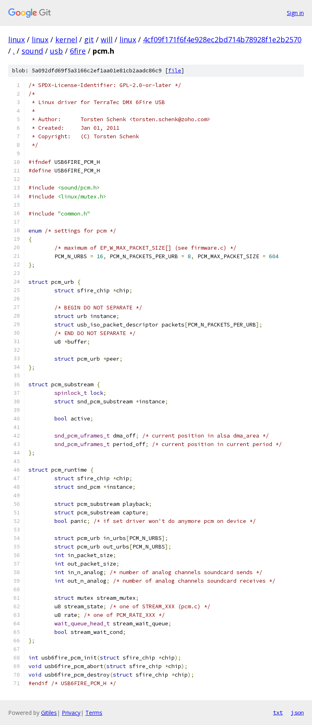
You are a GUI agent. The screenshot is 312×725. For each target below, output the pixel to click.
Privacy (71, 712)
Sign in (295, 13)
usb (56, 51)
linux (16, 39)
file (174, 70)
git (89, 39)
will (107, 39)
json (297, 712)
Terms (93, 712)
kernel (66, 39)
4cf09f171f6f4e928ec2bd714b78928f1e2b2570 (222, 39)
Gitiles (49, 712)
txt (278, 712)
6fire (78, 51)
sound (32, 51)
